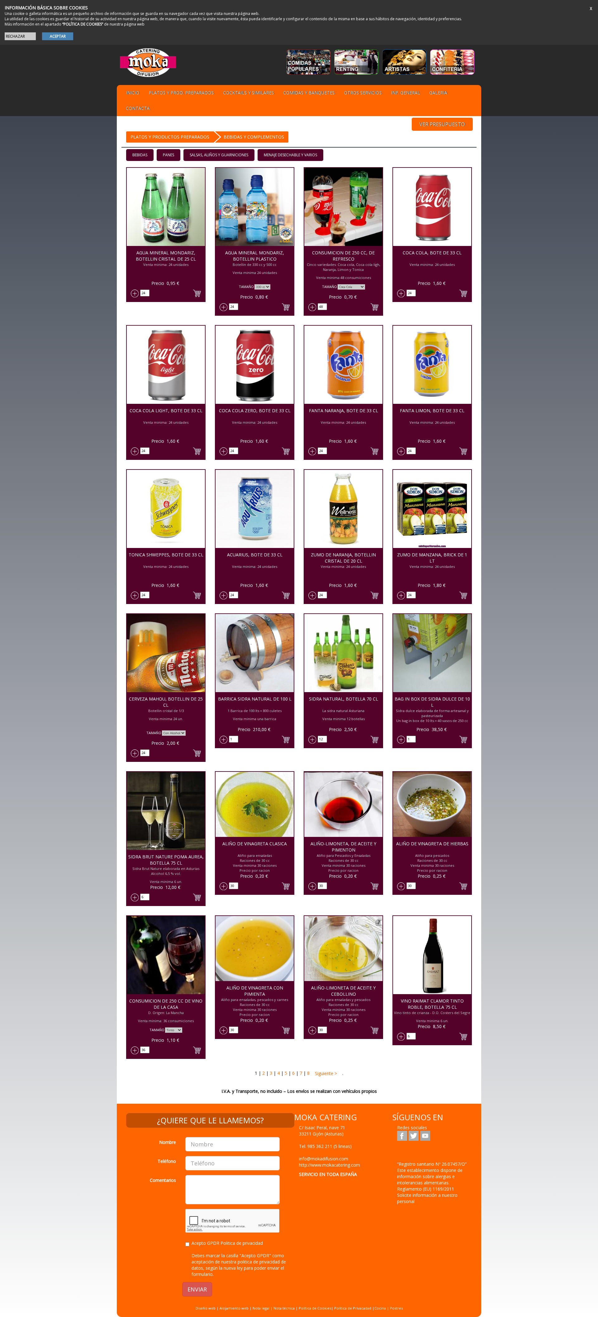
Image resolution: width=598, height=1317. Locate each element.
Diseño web (206, 1308)
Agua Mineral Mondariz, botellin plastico (254, 256)
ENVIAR (197, 1289)
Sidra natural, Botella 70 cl (343, 699)
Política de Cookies (315, 1308)
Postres (396, 1308)
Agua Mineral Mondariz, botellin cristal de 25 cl (166, 256)
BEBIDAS (139, 155)
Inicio (133, 93)
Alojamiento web (234, 1308)
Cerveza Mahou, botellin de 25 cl (166, 702)
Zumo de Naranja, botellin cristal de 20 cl (343, 558)
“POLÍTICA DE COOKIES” (82, 24)
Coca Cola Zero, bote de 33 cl (255, 410)
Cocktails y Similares (248, 93)
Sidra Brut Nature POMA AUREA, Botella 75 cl (166, 860)
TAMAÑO (246, 286)
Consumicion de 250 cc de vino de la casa (165, 1004)
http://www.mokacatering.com (329, 1165)
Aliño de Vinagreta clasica (254, 844)
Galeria (438, 93)
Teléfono (167, 1161)
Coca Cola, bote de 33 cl (432, 253)
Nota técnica (284, 1308)
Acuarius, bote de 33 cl (254, 555)
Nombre (167, 1142)
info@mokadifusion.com (323, 1159)
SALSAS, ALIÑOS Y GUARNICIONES (219, 155)
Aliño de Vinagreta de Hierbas (432, 844)
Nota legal (261, 1308)
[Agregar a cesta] (197, 292)
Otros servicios (363, 93)
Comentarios (163, 1180)
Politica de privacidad (242, 1243)
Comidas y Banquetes (309, 93)
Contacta (138, 108)
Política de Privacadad (352, 1308)
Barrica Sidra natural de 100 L (255, 699)
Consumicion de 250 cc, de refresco (343, 256)
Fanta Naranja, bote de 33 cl (343, 410)
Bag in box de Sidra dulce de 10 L (432, 702)
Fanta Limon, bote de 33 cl (432, 410)
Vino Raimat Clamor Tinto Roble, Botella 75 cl (432, 1004)
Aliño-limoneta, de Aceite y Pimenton (343, 847)
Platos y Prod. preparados (181, 93)
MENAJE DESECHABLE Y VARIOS (290, 155)
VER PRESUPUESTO (442, 124)
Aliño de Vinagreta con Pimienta (254, 991)
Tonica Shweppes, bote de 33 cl (166, 555)
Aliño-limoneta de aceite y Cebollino (343, 991)
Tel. (325, 1146)
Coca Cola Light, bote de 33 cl (166, 410)
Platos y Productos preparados (170, 137)
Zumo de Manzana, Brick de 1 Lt (432, 558)
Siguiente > (325, 1073)
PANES (168, 155)
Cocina (380, 1308)
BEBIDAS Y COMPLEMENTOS (254, 137)
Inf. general (405, 93)
